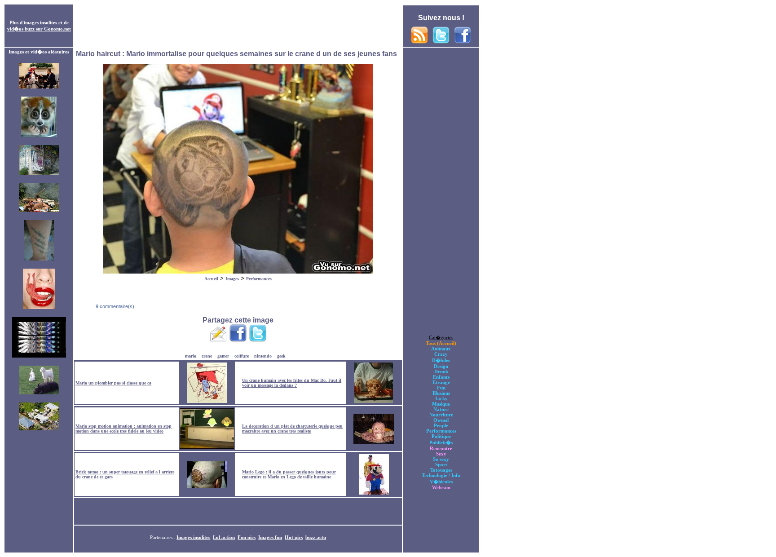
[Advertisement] (238, 26)
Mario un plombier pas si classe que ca (113, 382)
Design (441, 366)
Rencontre (441, 448)
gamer (223, 356)
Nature (441, 409)
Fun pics (247, 537)
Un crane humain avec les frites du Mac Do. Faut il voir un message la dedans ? (291, 383)
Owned (441, 420)
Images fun (270, 537)
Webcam (441, 487)
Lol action (224, 537)
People (441, 425)
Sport (441, 464)
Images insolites (193, 537)
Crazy (441, 354)
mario (190, 356)
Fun (441, 387)
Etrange (441, 382)
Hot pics (294, 537)
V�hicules (441, 481)
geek (281, 356)
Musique (441, 404)
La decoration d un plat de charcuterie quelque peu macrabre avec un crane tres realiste (292, 428)
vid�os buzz (21, 28)
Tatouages (441, 470)
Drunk (441, 371)
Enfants (441, 377)
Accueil (211, 278)
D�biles (441, 360)
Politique (441, 436)
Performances (259, 278)
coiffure (241, 356)
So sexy (441, 459)
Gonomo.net (57, 28)
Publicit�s (441, 442)
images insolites (40, 22)
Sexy (441, 453)
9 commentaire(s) (114, 306)
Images (232, 278)
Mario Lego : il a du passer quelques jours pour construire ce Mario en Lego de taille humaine (289, 474)
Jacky (441, 398)
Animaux (441, 348)
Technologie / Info (441, 475)
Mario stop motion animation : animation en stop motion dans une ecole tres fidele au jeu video (123, 428)
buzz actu (315, 537)
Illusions (441, 393)
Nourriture (441, 414)
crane (207, 356)
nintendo (263, 356)
